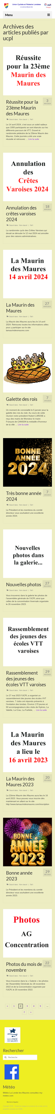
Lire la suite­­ (33, 139)
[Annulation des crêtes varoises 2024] (27, 177)
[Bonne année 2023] (27, 842)
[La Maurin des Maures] (27, 274)
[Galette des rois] (27, 368)
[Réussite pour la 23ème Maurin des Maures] (27, 71)
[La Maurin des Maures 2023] (27, 747)
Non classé (23, 119)
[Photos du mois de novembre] (27, 933)
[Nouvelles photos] (27, 553)
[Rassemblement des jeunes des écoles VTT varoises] (27, 642)
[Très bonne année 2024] (27, 462)
